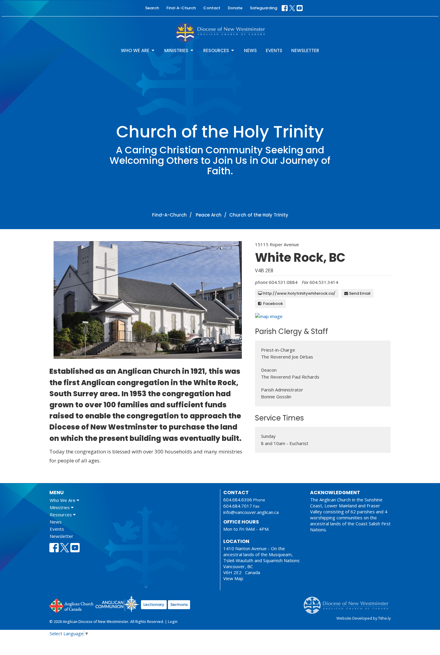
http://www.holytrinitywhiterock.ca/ (299, 293)
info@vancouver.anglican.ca (251, 512)
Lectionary (153, 604)
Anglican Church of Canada (71, 604)
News (250, 50)
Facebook (272, 303)
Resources (216, 50)
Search (152, 8)
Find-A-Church (181, 8)
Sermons (179, 604)
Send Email (359, 293)
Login (172, 621)
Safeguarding (263, 8)
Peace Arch (208, 215)
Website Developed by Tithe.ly (363, 618)
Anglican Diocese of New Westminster (348, 602)
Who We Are (135, 50)
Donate (235, 8)
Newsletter (305, 50)
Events (274, 50)
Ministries (176, 50)
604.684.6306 (237, 500)
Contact (211, 8)
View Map (233, 578)
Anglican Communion (117, 603)
